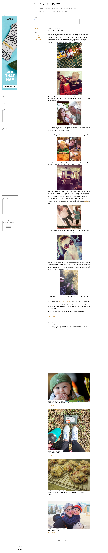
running (37, 37)
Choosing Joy (50, 4)
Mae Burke (66, 542)
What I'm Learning (64, 11)
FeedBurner (11, 229)
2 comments (53, 496)
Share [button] (36, 29)
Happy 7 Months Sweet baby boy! (60, 403)
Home (40, 11)
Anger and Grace (55, 530)
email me (86, 201)
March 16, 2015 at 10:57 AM (61, 324)
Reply (53, 329)
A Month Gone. (54, 453)
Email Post (53, 316)
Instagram (4, 5)
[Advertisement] (69, 359)
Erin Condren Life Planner (64, 301)
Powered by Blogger (64, 540)
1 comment (53, 455)
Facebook (4, 7)
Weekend (37, 39)
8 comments (53, 532)
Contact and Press (47, 11)
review (36, 35)
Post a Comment (54, 405)
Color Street (5, 9)
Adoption (55, 11)
